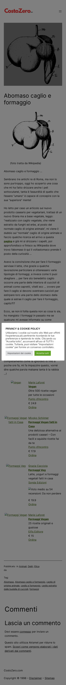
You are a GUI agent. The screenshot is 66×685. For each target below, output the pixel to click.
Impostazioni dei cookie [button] (19, 353)
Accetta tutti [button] (42, 353)
